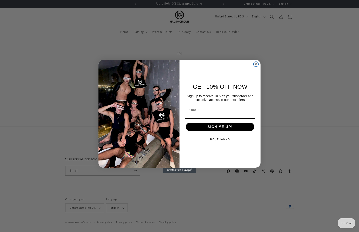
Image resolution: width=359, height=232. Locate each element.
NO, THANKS (220, 139)
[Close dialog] (255, 64)
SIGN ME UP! (220, 127)
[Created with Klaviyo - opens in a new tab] (179, 170)
